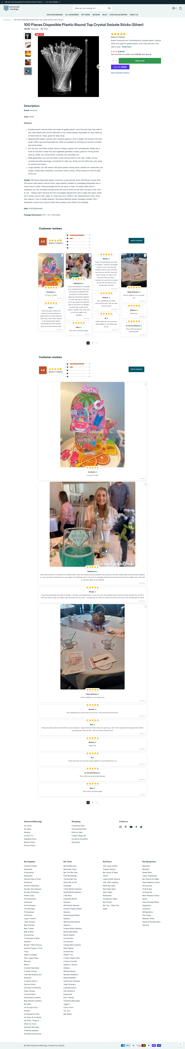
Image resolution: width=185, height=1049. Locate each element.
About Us (134, 15)
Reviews (96, 15)
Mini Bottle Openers (71, 905)
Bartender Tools (69, 869)
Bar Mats (27, 1004)
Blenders (145, 869)
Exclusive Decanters (80, 839)
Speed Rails (147, 872)
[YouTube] (131, 827)
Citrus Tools (68, 1007)
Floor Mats (146, 915)
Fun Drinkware (30, 905)
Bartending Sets (69, 866)
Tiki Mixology (29, 909)
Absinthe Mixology (31, 1027)
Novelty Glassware (31, 886)
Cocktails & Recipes (118, 15)
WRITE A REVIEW (136, 240)
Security (145, 925)
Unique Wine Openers (72, 945)
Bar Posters (107, 902)
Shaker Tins (68, 955)
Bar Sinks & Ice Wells (150, 879)
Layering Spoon (69, 988)
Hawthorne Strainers (71, 981)
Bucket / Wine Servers (33, 945)
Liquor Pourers (30, 918)
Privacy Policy (29, 845)
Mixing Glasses (69, 971)
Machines (146, 866)
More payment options (120, 72)
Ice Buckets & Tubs (31, 1014)
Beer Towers (29, 928)
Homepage (7, 20)
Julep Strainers (69, 984)
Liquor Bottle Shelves (111, 879)
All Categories (72, 15)
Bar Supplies (29, 861)
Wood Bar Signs (109, 889)
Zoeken (109, 8)
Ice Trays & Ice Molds (32, 1017)
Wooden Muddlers (70, 974)
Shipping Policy (30, 839)
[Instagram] (120, 827)
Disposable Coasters (32, 997)
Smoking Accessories (32, 1034)
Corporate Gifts (78, 826)
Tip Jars (66, 1011)
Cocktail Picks (30, 994)
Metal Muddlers (69, 978)
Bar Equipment (149, 861)
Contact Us (28, 836)
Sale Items (76, 842)
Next (44, 2)
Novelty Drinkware (31, 892)
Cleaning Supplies (31, 1030)
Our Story (28, 826)
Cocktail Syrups (30, 971)
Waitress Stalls (148, 918)
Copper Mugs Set (79, 836)
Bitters (26, 965)
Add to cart (140, 61)
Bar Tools (67, 861)
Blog (104, 15)
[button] (2, 2)
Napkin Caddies (30, 955)
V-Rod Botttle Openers (72, 889)
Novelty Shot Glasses (32, 889)
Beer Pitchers (29, 925)
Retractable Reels (70, 932)
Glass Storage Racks (150, 902)
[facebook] (136, 827)
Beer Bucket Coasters (33, 1001)
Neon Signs (107, 892)
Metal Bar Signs (109, 886)
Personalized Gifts (79, 829)
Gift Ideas (85, 15)
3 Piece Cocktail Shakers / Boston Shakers (70, 964)
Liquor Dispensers (149, 876)
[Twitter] (141, 827)
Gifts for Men (77, 832)
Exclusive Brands (55, 15)
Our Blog (27, 829)
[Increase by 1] (117, 59)
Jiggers (66, 1004)
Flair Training (68, 997)
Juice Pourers (29, 922)
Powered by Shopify (56, 1045)
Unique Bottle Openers (72, 928)
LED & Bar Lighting (110, 882)
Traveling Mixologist (71, 1001)
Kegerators (146, 905)
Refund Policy (29, 842)
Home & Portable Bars (151, 922)
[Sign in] (174, 8)
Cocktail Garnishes (31, 968)
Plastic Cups (29, 895)
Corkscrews (68, 941)
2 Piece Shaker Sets (71, 958)
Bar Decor (107, 861)
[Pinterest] (126, 827)
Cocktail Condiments (32, 988)
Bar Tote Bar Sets (70, 872)
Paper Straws (29, 991)
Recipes (27, 832)
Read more (126, 47)
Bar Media (67, 1014)
